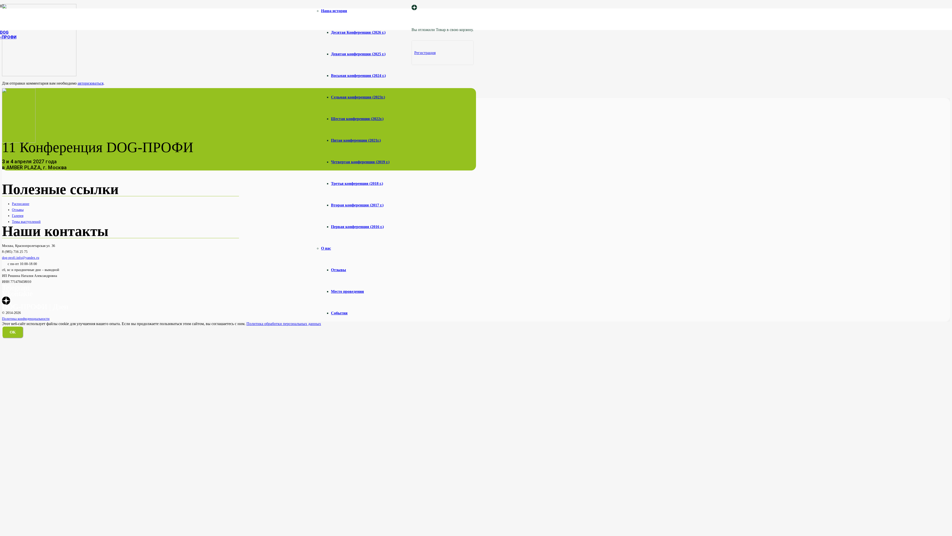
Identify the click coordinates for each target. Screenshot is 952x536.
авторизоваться (90, 83)
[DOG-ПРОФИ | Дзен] (414, 8)
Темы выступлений (26, 222)
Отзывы (18, 210)
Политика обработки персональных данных (283, 324)
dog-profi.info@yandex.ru (20, 258)
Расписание (20, 204)
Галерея (17, 216)
